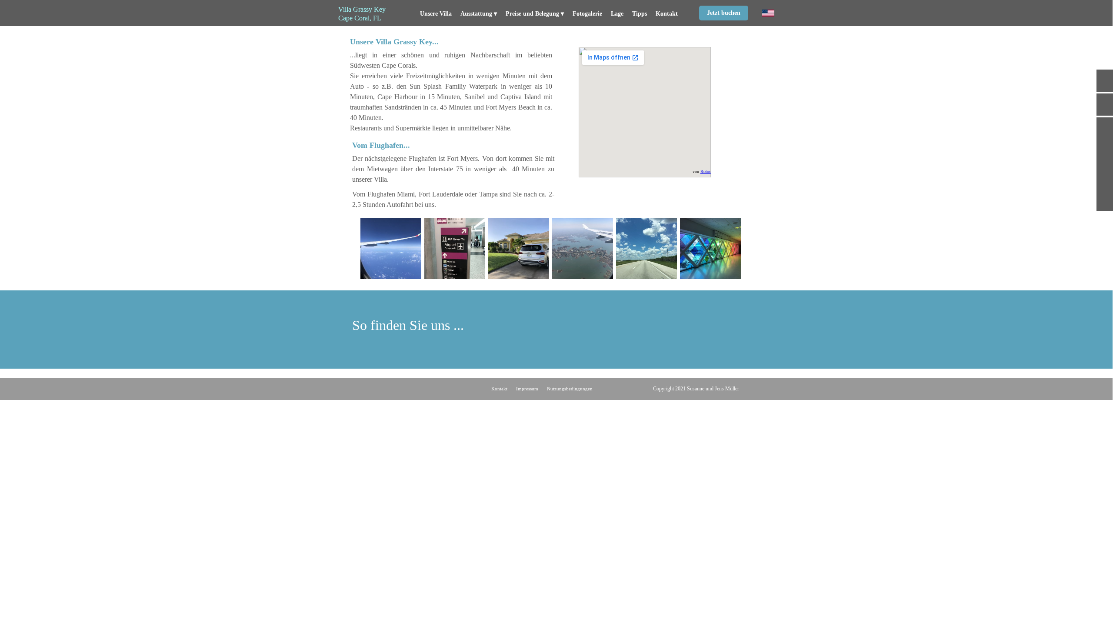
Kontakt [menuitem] (667, 13)
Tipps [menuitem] (639, 13)
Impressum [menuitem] (527, 388)
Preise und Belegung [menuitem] (535, 13)
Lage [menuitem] (617, 13)
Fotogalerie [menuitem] (587, 13)
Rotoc (705, 171)
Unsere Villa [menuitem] (436, 13)
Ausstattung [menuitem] (478, 13)
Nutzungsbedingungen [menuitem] (570, 388)
